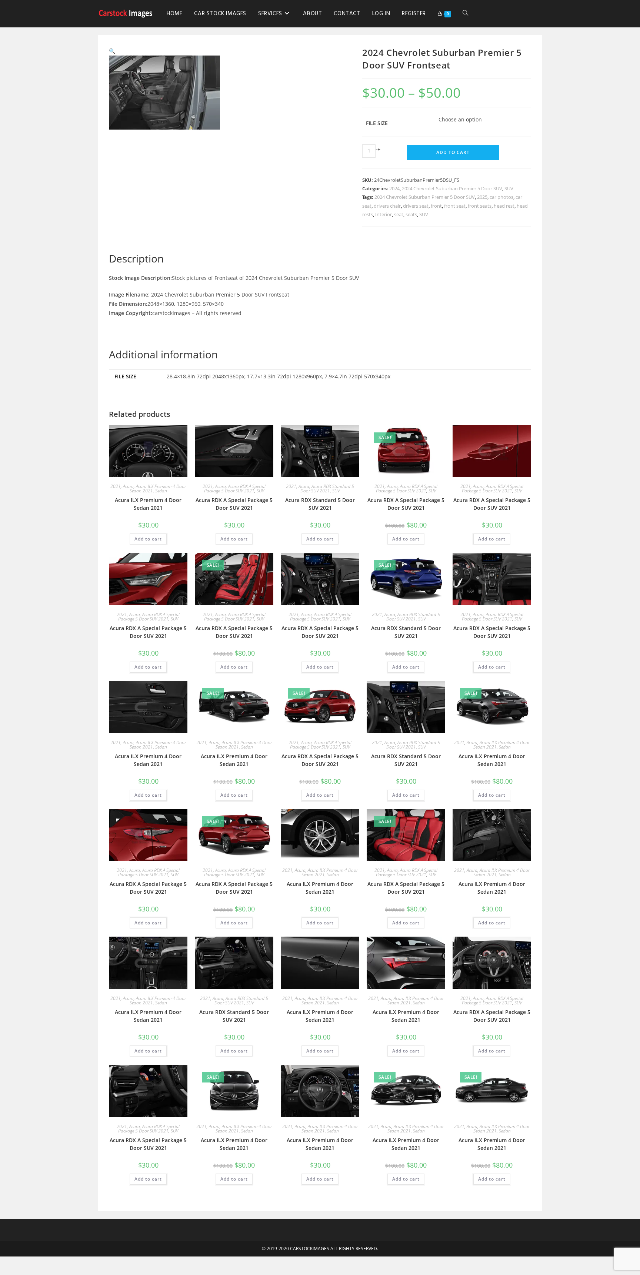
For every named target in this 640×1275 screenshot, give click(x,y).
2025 (482, 197)
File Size (377, 123)
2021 (115, 486)
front (436, 206)
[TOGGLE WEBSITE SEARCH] (465, 13)
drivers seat (416, 206)
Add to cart (453, 152)
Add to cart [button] (148, 539)
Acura (128, 486)
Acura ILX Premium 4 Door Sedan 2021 (148, 503)
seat (398, 214)
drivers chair (387, 206)
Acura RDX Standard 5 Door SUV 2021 (327, 488)
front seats (479, 206)
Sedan (161, 491)
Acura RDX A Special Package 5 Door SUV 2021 (235, 488)
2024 (394, 188)
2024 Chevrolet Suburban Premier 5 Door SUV (452, 188)
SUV (508, 188)
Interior (383, 214)
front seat (455, 206)
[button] (112, 50)
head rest (504, 206)
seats (411, 214)
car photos (501, 197)
